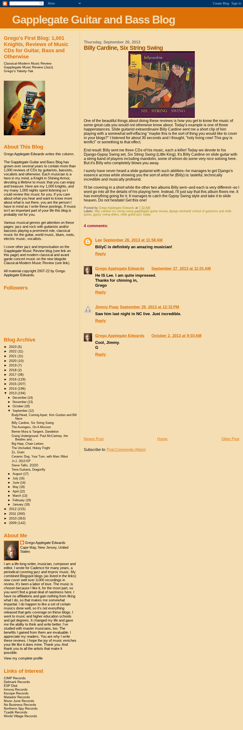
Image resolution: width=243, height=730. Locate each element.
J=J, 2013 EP (21, 461)
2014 (13, 388)
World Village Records (20, 716)
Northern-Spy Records (20, 708)
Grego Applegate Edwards (119, 268)
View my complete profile (23, 658)
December (20, 397)
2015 (13, 384)
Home (162, 439)
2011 (13, 513)
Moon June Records (19, 701)
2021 (13, 356)
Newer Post (93, 439)
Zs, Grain (18, 452)
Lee (98, 240)
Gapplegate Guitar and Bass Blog (93, 19)
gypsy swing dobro (106, 214)
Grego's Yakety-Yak (18, 71)
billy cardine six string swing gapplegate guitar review (131, 211)
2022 (13, 351)
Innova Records (16, 689)
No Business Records (20, 705)
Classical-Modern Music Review (27, 63)
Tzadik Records (15, 712)
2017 (13, 374)
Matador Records (17, 697)
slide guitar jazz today (136, 214)
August (18, 474)
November (20, 402)
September (20, 410)
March (17, 495)
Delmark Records (17, 682)
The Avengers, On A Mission (31, 427)
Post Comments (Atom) (126, 450)
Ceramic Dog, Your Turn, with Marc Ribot (40, 456)
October (18, 406)
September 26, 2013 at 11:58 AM (133, 240)
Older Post (230, 439)
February (19, 500)
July (16, 478)
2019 (13, 365)
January (18, 504)
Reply (100, 253)
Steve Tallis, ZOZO (25, 465)
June (16, 482)
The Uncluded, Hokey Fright (31, 448)
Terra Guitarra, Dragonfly (28, 469)
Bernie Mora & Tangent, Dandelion (35, 431)
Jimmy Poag (106, 306)
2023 (13, 347)
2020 (13, 361)
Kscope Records (16, 693)
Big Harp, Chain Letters (28, 443)
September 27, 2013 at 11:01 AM (181, 268)
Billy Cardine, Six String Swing (33, 423)
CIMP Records (15, 678)
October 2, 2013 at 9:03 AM (176, 335)
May (16, 487)
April (16, 491)
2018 (13, 370)
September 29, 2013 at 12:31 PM (149, 306)
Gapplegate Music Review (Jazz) (28, 67)
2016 (13, 379)
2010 (13, 518)
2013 (13, 393)
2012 (13, 509)
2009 (13, 523)
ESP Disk (11, 686)
